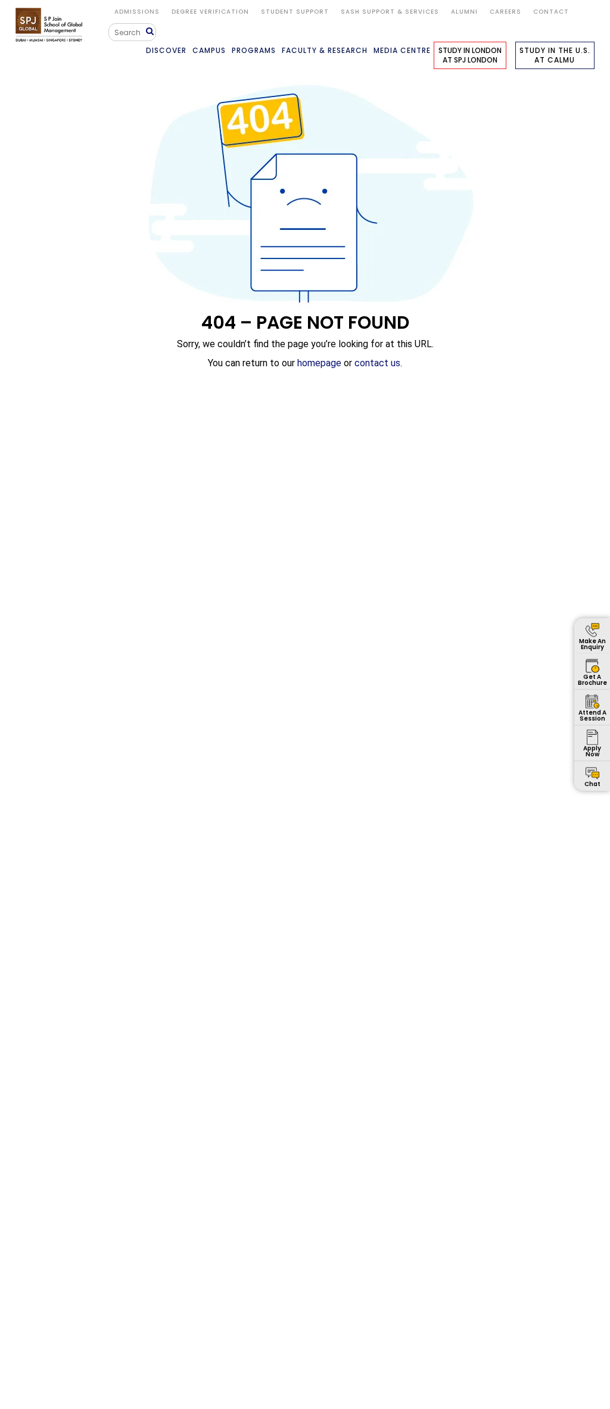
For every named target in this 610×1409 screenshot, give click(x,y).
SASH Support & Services (390, 11)
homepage (319, 363)
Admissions (137, 11)
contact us (377, 363)
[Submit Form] (151, 32)
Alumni (464, 11)
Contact (551, 11)
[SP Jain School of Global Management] (51, 24)
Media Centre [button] (402, 50)
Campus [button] (209, 50)
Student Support (295, 11)
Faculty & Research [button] (325, 50)
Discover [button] (166, 50)
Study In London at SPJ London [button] (470, 55)
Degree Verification (210, 11)
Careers (505, 11)
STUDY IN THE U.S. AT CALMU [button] (554, 55)
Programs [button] (254, 50)
